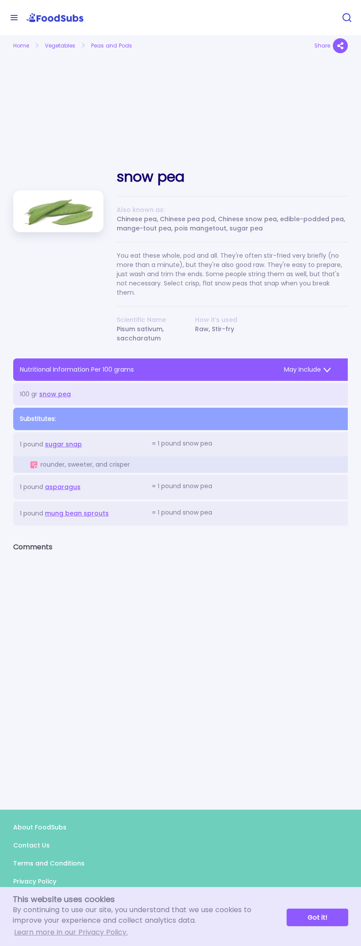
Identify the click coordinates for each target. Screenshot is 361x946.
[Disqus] (180, 673)
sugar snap (63, 444)
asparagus (63, 486)
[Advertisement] (64, 100)
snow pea (55, 394)
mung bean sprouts (77, 513)
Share (322, 45)
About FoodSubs (39, 827)
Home (21, 45)
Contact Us (31, 845)
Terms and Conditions (49, 863)
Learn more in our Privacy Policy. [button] (71, 932)
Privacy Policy (34, 881)
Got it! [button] (317, 917)
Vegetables (60, 45)
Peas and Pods (111, 45)
